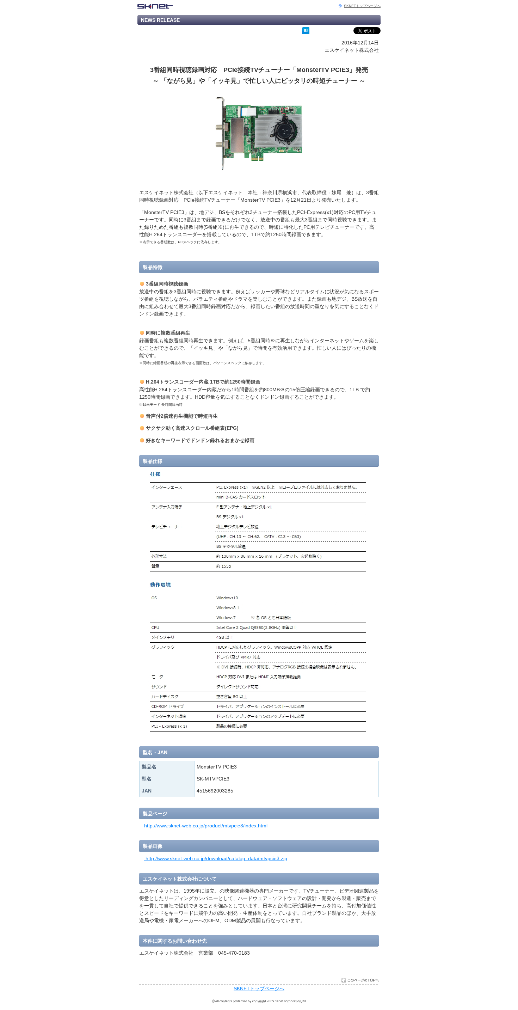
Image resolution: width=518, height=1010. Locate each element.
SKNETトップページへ (362, 6)
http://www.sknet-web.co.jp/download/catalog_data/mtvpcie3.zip (215, 858)
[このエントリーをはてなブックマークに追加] (305, 32)
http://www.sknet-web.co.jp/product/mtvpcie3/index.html (205, 825)
